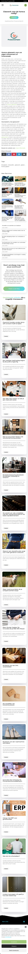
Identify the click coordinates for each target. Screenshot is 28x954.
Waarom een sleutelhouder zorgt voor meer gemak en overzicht (14, 551)
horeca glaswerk (12, 104)
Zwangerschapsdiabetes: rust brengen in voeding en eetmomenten (13, 255)
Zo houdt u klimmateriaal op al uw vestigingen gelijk (20, 195)
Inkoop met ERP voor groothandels (10, 818)
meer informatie (20, 148)
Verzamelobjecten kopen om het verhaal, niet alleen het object (20, 184)
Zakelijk (14, 17)
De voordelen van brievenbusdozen (9, 704)
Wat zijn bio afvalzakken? (11, 856)
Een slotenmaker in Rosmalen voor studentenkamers (19, 207)
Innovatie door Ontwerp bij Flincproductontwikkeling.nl (12, 780)
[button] (25, 927)
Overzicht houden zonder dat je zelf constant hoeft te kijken (13, 323)
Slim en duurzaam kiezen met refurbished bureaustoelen (13, 437)
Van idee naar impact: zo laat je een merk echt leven (13, 399)
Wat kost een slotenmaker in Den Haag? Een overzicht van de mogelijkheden (20, 219)
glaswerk (17, 165)
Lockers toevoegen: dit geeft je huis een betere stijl (13, 895)
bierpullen (11, 165)
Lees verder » (5, 227)
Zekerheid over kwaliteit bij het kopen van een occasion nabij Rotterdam (7, 219)
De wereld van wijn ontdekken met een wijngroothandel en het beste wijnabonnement (14, 514)
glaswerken (4, 137)
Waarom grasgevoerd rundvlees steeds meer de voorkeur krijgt (13, 231)
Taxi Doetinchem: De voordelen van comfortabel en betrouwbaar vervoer (13, 243)
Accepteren (14, 941)
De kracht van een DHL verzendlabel (10, 666)
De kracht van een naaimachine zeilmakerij (13, 742)
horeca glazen (5, 166)
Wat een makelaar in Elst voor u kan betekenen (7, 195)
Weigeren (14, 946)
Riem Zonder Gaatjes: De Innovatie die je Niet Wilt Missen (14, 628)
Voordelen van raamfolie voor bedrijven (11, 225)
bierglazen (4, 165)
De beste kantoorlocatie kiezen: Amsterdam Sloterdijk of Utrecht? (13, 476)
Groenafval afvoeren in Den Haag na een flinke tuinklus (7, 207)
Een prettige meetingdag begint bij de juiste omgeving (14, 361)
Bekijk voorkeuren (14, 950)
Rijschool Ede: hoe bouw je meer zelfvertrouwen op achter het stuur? (13, 249)
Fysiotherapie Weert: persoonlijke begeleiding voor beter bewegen (7, 184)
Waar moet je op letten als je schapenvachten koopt (12, 590)
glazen (23, 165)
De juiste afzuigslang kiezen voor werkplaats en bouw (13, 237)
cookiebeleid (8, 937)
